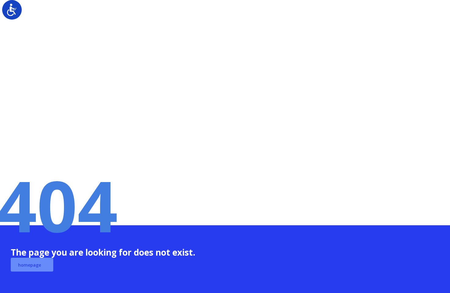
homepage (29, 265)
